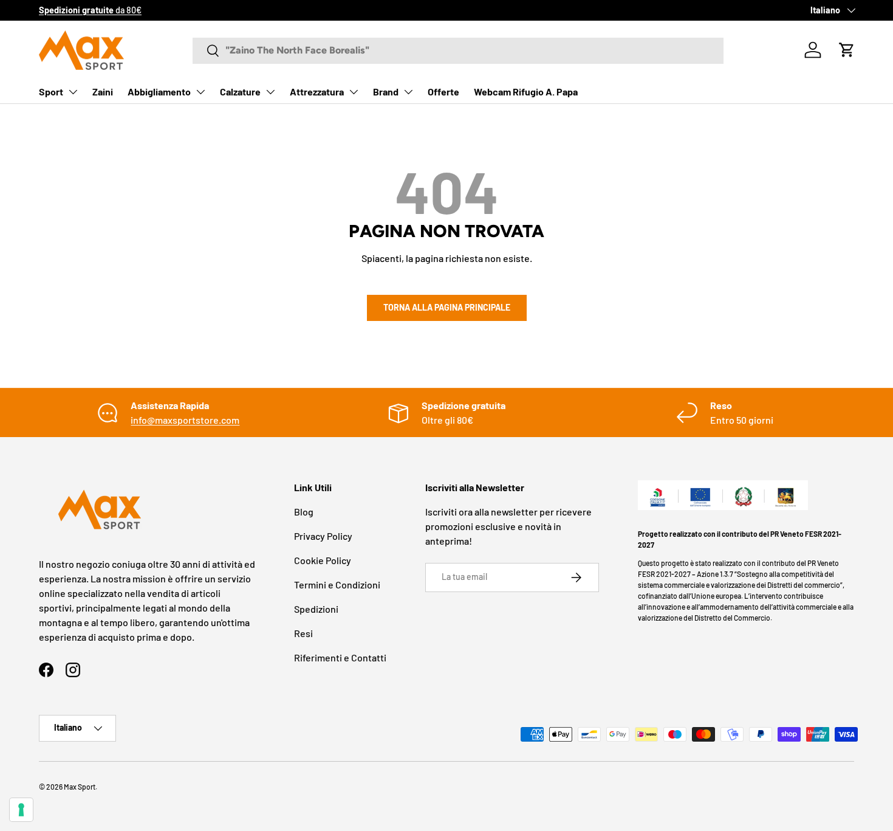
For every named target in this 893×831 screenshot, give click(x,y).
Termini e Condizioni (337, 584)
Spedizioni (316, 609)
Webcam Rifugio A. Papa (526, 91)
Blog (303, 511)
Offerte (443, 91)
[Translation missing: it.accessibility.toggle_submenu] (73, 91)
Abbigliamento (159, 91)
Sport (51, 91)
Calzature (240, 91)
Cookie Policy (322, 560)
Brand (386, 91)
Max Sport (79, 786)
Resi (303, 633)
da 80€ (90, 10)
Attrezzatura (317, 91)
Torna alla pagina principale (446, 307)
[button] (846, 49)
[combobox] (458, 50)
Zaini (102, 91)
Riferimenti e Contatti (340, 657)
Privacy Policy (323, 536)
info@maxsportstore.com (185, 420)
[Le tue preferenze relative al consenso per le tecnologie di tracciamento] (21, 809)
